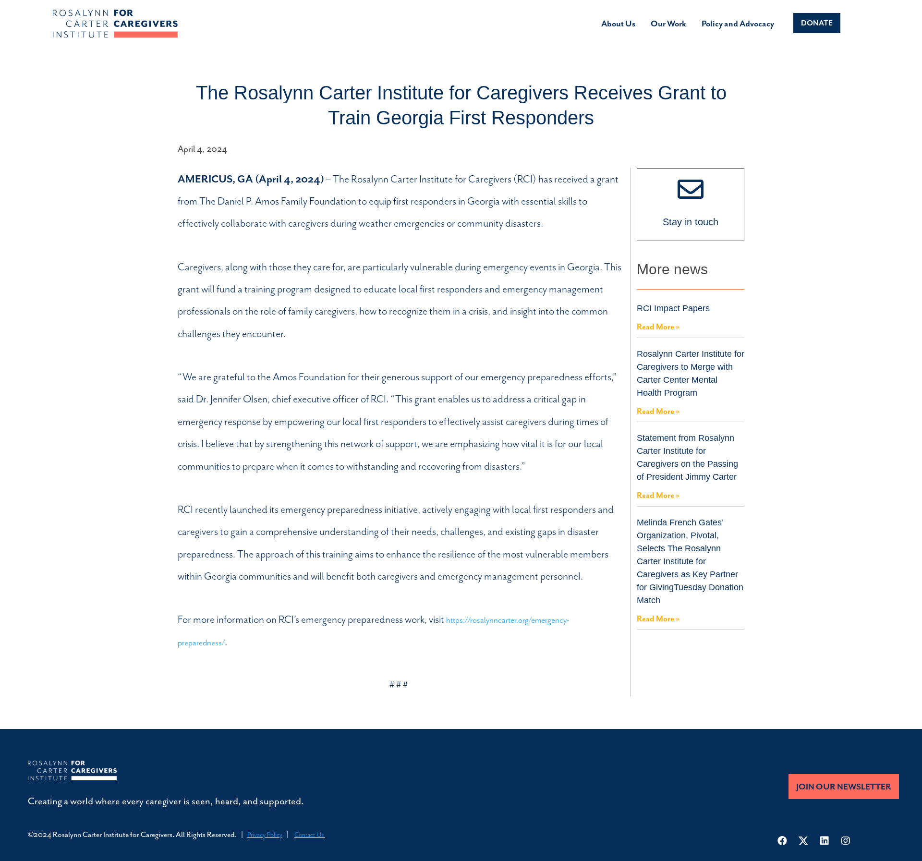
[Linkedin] (824, 840)
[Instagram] (845, 840)
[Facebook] (782, 840)
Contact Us (309, 835)
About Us (618, 23)
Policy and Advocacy (738, 23)
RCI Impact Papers (673, 308)
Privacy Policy (264, 835)
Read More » (658, 327)
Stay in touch (690, 222)
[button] (816, 23)
